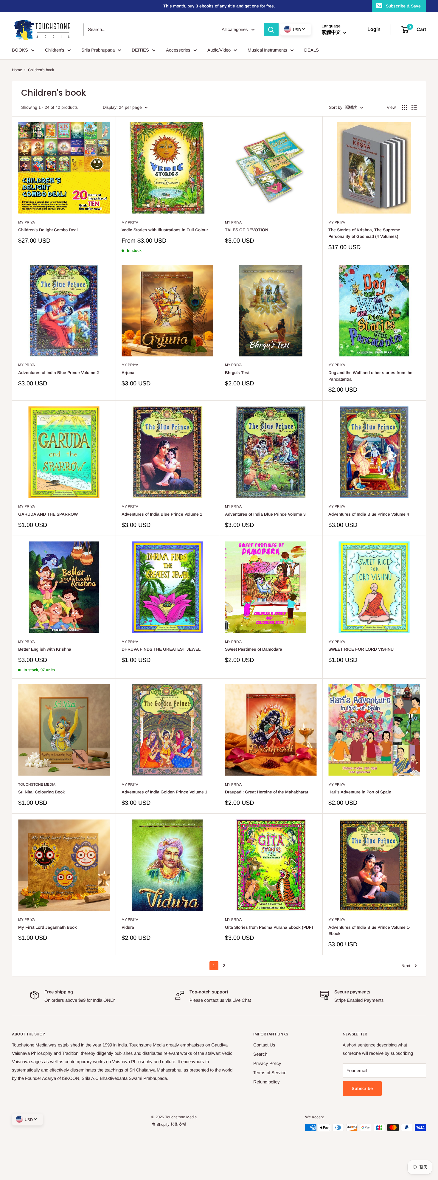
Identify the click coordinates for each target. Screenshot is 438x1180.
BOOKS (20, 49)
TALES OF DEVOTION (246, 229)
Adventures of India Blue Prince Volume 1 (162, 514)
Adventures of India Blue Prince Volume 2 (58, 372)
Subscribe (362, 1088)
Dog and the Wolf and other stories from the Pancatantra (370, 376)
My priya (26, 222)
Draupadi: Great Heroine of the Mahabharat (266, 792)
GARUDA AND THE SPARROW (48, 514)
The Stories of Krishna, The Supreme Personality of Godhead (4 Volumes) (364, 233)
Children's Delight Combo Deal (48, 229)
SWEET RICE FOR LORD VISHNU (361, 649)
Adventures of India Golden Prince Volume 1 (164, 792)
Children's (54, 49)
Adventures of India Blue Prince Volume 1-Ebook (369, 930)
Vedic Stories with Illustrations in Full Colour (165, 229)
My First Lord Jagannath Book (47, 927)
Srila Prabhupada (98, 49)
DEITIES (140, 49)
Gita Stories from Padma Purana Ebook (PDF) (269, 927)
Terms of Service (269, 1072)
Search (260, 1054)
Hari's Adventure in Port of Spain (359, 792)
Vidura (128, 927)
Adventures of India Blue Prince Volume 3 (265, 514)
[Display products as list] (414, 107)
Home (17, 70)
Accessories (178, 49)
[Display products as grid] (404, 107)
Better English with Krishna (44, 649)
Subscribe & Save (403, 6)
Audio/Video (219, 49)
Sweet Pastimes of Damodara (253, 649)
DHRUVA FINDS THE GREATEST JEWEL (161, 649)
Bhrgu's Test (237, 372)
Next (405, 965)
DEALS (311, 49)
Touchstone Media (36, 784)
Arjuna (128, 372)
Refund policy (266, 1081)
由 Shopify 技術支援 (168, 1124)
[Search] (271, 29)
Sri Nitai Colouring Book (41, 792)
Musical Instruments (267, 49)
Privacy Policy (267, 1063)
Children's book (41, 70)
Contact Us (264, 1044)
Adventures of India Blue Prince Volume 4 (368, 514)
